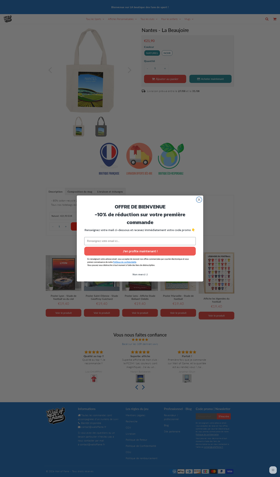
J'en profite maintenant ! (140, 251)
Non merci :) (140, 274)
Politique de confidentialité (124, 262)
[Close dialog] (199, 199)
